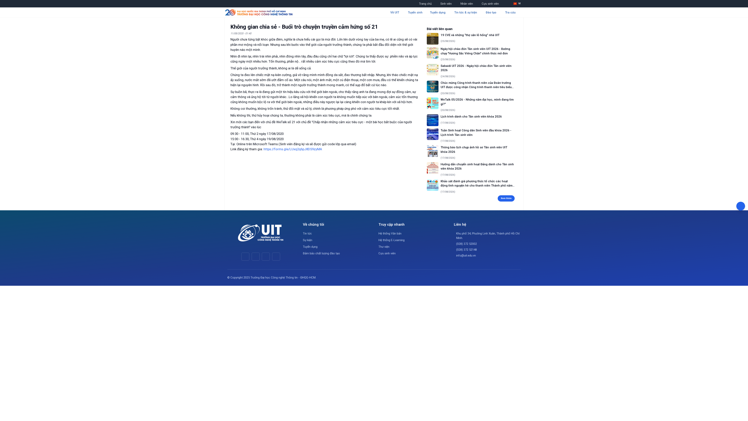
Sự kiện (307, 240)
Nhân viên (466, 3)
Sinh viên (446, 3)
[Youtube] (256, 257)
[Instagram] (266, 257)
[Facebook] (245, 257)
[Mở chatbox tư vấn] (740, 206)
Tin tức (307, 233)
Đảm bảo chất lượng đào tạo (321, 253)
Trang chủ (425, 3)
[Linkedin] (276, 257)
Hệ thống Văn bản (389, 233)
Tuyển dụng (310, 247)
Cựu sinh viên (490, 3)
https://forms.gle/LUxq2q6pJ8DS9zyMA (293, 149)
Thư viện (383, 247)
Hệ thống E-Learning (391, 240)
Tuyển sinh (415, 12)
